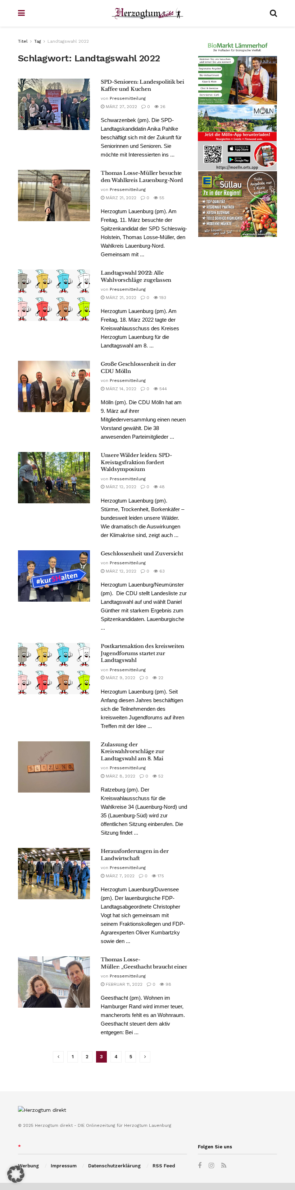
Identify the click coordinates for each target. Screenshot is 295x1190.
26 (162, 106)
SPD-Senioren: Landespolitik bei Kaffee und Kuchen (142, 85)
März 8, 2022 (119, 776)
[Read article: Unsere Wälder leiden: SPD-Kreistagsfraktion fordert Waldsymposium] (54, 477)
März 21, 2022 (120, 197)
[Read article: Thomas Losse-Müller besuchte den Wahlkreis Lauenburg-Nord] (54, 195)
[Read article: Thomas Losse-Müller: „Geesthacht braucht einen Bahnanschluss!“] (54, 982)
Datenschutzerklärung (114, 1165)
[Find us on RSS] (223, 1166)
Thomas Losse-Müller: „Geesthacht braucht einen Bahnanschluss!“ (166, 963)
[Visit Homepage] (147, 13)
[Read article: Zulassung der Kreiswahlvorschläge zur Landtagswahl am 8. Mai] (54, 767)
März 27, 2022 (120, 106)
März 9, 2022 (119, 677)
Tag (37, 41)
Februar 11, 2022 (123, 984)
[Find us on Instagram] (211, 1166)
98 (167, 984)
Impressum (64, 1165)
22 (160, 677)
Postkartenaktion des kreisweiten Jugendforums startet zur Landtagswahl (142, 653)
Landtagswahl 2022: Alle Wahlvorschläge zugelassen (136, 276)
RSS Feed (164, 1165)
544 (162, 388)
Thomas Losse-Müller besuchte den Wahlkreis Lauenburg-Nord (142, 176)
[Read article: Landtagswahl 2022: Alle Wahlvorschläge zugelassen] (54, 295)
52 (160, 776)
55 (161, 197)
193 (162, 297)
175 (160, 875)
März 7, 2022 (119, 875)
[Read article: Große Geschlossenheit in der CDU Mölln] (54, 386)
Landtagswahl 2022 (68, 41)
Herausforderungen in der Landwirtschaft (134, 855)
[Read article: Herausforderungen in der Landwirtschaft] (54, 873)
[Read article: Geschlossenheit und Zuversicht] (54, 576)
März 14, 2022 (120, 388)
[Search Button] (273, 13)
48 (161, 486)
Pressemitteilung (128, 98)
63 (161, 571)
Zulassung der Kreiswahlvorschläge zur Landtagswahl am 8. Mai (132, 751)
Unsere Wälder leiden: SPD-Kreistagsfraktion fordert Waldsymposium (136, 462)
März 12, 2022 (120, 486)
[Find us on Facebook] (199, 1166)
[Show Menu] (21, 13)
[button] (16, 1174)
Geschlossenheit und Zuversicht (142, 553)
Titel (23, 41)
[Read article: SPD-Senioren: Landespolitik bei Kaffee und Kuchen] (54, 104)
